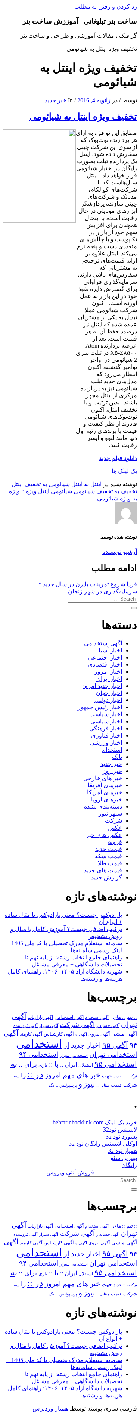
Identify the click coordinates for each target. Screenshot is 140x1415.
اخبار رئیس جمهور (100, 707)
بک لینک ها (124, 471)
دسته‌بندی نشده (103, 806)
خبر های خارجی (102, 778)
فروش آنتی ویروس (70, 1172)
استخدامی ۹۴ (38, 1054)
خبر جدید (55, 100)
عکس (115, 828)
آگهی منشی (124, 1034)
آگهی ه (81, 1034)
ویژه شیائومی (114, 498)
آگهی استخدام (97, 1017)
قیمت (116, 1085)
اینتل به (93, 484)
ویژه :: (29, 491)
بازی (42, 1065)
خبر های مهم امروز (72, 1075)
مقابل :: (102, 1085)
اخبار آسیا (110, 650)
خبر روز (112, 771)
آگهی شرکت (77, 1024)
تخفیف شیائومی (93, 491)
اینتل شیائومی (66, 484)
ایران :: (68, 1064)
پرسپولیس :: (66, 1085)
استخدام (112, 750)
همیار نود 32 (122, 1151)
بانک (117, 757)
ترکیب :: (130, 1076)
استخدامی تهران (113, 1054)
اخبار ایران (109, 679)
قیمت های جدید (103, 870)
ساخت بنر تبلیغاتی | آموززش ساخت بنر (79, 21)
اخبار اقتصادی (105, 664)
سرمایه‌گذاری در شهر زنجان (102, 591)
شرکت (113, 820)
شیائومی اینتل (55, 491)
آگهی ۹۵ (115, 1045)
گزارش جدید (106, 877)
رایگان (129, 1165)
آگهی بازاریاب (40, 1017)
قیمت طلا (110, 863)
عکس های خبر (104, 835)
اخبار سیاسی (106, 721)
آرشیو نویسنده (119, 552)
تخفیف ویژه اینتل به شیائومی (83, 116)
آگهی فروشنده (25, 1025)
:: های (119, 1017)
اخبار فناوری (106, 735)
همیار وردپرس (50, 1408)
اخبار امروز (108, 671)
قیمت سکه (108, 856)
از (66, 1045)
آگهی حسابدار (107, 1025)
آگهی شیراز (48, 1025)
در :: (35, 1074)
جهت (107, 1076)
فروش (113, 842)
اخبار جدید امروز (102, 686)
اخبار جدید (86, 1045)
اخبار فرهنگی (105, 728)
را (23, 1075)
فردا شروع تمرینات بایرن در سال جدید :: (87, 584)
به (44, 484)
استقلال (85, 1065)
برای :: (28, 1064)
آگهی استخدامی (103, 643)
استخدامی (39, 1044)
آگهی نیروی (99, 1034)
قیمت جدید (108, 849)
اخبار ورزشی (106, 742)
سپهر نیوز (110, 813)
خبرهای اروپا (106, 799)
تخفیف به (125, 491)
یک (52, 1085)
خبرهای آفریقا (105, 785)
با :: (54, 1064)
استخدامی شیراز (74, 1055)
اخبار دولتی (108, 700)
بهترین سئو (124, 1158)
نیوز (89, 1084)
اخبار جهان (109, 693)
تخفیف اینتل (26, 484)
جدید (117, 1076)
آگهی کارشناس (59, 1034)
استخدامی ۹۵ (115, 1064)
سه (16, 1076)
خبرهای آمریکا (104, 792)
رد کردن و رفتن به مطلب (105, 6)
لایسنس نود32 (120, 1129)
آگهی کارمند (31, 1034)
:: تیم (132, 1017)
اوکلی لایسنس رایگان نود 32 (103, 1144)
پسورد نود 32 (121, 1136)
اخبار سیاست (105, 714)
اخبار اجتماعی (105, 657)
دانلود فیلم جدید (118, 458)
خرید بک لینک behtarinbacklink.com (95, 1122)
